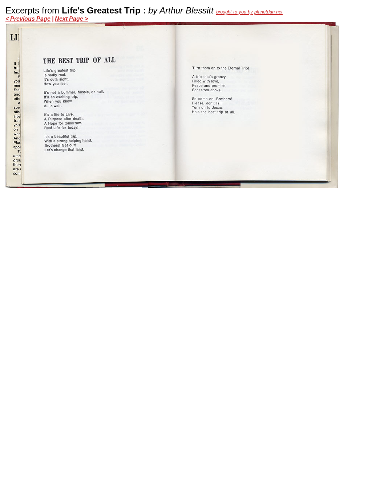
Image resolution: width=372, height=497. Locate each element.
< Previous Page (27, 19)
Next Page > (71, 19)
